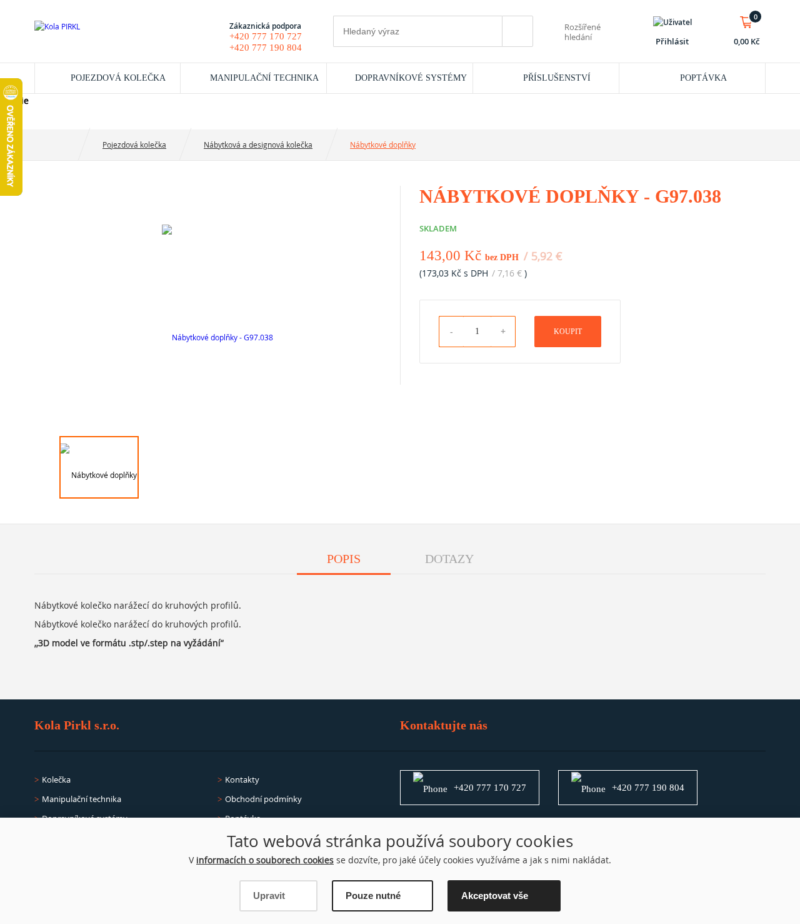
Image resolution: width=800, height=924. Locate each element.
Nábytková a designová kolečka (258, 145)
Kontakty (242, 779)
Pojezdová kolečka (118, 78)
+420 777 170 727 (265, 36)
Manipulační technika (264, 78)
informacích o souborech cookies (265, 860)
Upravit (269, 895)
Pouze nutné (373, 895)
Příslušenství (557, 78)
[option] (217, 323)
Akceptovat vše (494, 895)
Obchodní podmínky (263, 799)
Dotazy (449, 559)
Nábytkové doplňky (383, 145)
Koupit (568, 331)
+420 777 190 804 (265, 48)
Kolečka (56, 779)
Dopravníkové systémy (411, 78)
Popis (344, 559)
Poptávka (703, 78)
